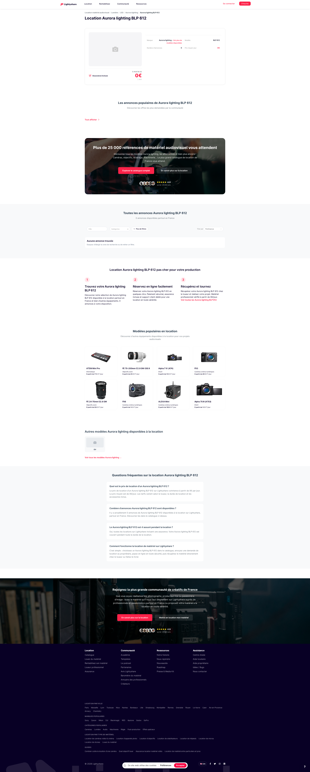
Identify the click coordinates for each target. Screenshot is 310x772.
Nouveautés (162, 663)
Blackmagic (115, 720)
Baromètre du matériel (131, 675)
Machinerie (114, 729)
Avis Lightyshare (128, 671)
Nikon (101, 720)
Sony (87, 720)
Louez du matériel (93, 659)
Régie (123, 729)
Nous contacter (200, 671)
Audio (105, 729)
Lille (141, 708)
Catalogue (89, 655)
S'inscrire (244, 4)
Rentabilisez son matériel (96, 663)
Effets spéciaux (149, 729)
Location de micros (206, 738)
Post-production (134, 729)
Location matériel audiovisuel (97, 13)
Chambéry (97, 711)
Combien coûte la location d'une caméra (100, 751)
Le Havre (196, 708)
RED (123, 720)
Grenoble (179, 708)
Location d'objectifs (147, 738)
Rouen (188, 708)
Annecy (88, 711)
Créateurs (125, 684)
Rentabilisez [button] (104, 4)
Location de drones (92, 742)
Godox (138, 720)
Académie (125, 655)
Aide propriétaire (200, 663)
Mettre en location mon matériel (174, 617)
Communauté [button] (123, 4)
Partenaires (126, 667)
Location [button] (88, 4)
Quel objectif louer (126, 751)
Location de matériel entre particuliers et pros (182, 751)
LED (121, 13)
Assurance (89, 671)
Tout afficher (91, 119)
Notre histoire (163, 655)
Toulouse (110, 708)
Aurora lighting (131, 13)
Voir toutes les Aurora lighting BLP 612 (199, 300)
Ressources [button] (141, 4)
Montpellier (161, 708)
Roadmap (161, 667)
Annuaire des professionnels (133, 679)
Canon (93, 720)
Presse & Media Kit (165, 671)
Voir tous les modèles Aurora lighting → (103, 457)
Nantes (125, 708)
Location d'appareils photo (126, 738)
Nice (118, 708)
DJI (107, 720)
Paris (87, 708)
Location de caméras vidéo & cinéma (99, 738)
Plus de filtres (141, 229)
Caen (204, 708)
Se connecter (229, 3)
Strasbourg (150, 708)
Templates (125, 659)
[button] (98, 229)
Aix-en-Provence (215, 708)
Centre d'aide (199, 655)
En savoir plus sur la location (174, 170)
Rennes (171, 708)
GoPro (146, 720)
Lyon (102, 708)
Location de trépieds (188, 738)
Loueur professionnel (94, 667)
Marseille (94, 708)
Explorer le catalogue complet (136, 170)
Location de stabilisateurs (167, 738)
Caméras (88, 729)
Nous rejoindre (163, 659)
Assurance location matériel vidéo (149, 751)
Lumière (114, 13)
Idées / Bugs (198, 667)
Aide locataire (199, 659)
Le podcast (126, 663)
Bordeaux (134, 708)
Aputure (131, 720)
